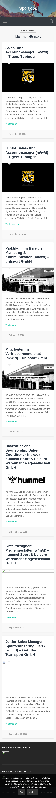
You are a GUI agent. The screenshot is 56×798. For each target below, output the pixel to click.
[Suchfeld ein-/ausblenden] (51, 21)
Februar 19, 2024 (16, 335)
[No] (52, 786)
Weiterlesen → (12, 124)
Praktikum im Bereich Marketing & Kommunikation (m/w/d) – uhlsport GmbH (27, 254)
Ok (21, 792)
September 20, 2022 (18, 532)
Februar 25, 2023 (16, 432)
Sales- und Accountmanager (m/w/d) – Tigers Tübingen (26, 52)
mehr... (32, 792)
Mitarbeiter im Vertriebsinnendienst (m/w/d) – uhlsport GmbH (26, 353)
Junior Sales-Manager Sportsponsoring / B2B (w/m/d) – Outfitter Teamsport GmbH (25, 648)
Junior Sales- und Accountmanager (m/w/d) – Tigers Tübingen (26, 152)
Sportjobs (28, 8)
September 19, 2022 (18, 734)
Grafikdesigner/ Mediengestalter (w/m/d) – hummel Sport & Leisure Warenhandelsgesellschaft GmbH (27, 554)
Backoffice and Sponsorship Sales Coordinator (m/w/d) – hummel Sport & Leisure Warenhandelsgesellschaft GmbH (27, 457)
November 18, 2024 (17, 134)
